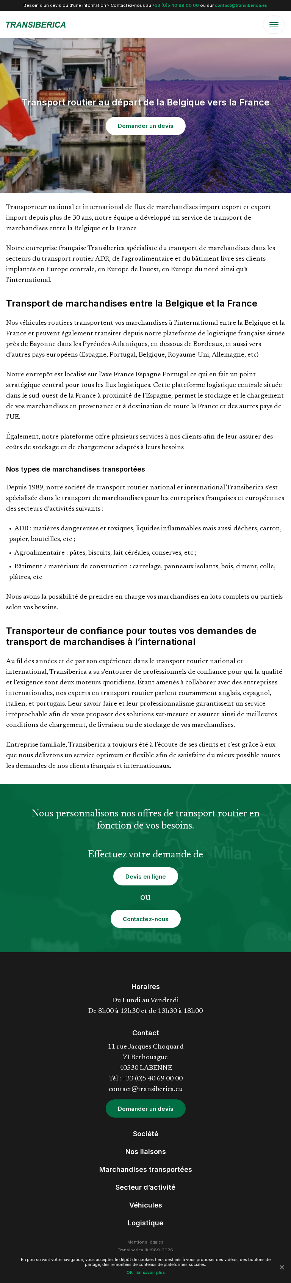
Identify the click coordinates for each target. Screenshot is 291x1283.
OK (130, 1272)
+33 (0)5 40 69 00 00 (175, 5)
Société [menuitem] (145, 1134)
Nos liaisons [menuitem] (145, 1152)
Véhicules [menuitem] (145, 1205)
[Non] (281, 1267)
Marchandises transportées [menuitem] (145, 1169)
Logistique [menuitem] (145, 1223)
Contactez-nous (146, 919)
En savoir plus (150, 1272)
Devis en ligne (145, 876)
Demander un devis (146, 125)
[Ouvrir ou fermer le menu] (274, 25)
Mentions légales (145, 1242)
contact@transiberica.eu (241, 5)
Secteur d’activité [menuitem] (145, 1187)
